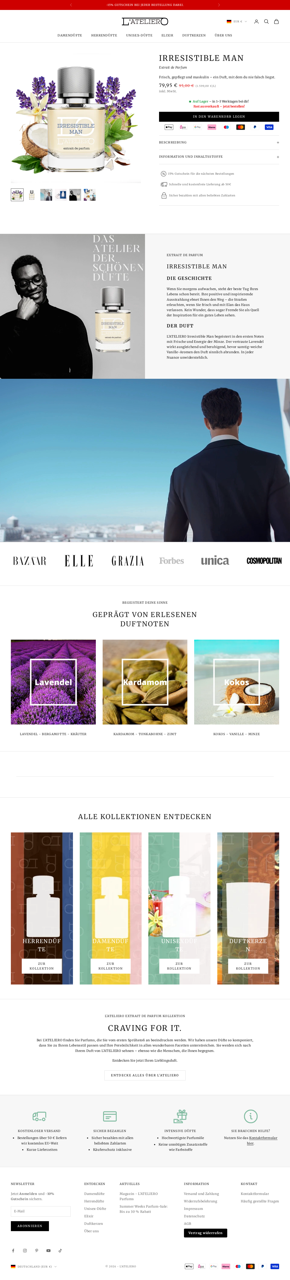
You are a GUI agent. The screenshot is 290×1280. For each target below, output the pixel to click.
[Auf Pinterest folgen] (36, 1250)
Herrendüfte (104, 35)
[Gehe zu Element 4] (60, 194)
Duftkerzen (194, 35)
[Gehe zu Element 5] (75, 194)
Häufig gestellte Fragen (260, 1201)
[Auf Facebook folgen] (13, 1250)
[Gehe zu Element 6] (89, 194)
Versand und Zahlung (201, 1194)
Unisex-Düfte (139, 35)
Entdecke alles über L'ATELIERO (145, 1075)
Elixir (167, 35)
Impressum (193, 1209)
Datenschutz (194, 1216)
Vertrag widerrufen (205, 1233)
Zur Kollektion (42, 966)
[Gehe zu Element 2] (31, 194)
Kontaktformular (255, 1194)
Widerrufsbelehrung (200, 1201)
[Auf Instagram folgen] (25, 1250)
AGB (187, 1224)
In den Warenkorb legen (219, 117)
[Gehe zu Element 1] (17, 194)
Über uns (223, 35)
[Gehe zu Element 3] (46, 194)
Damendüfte (70, 35)
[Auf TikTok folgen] (60, 1250)
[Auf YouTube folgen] (48, 1250)
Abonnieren (29, 1226)
